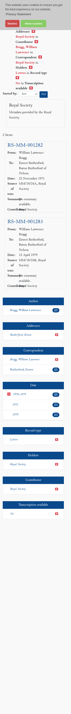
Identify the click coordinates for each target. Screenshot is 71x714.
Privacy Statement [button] (18, 14)
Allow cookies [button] (33, 23)
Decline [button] (12, 23)
